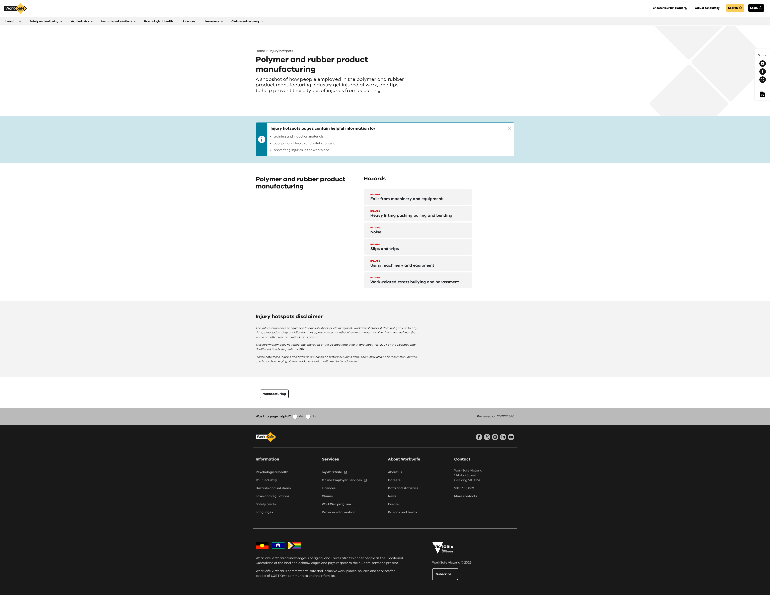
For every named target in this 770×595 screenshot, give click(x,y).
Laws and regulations (272, 496)
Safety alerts (266, 504)
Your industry (266, 480)
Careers (394, 480)
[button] (13, 21)
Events (393, 504)
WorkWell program (336, 504)
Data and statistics (403, 488)
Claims (327, 496)
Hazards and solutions (273, 488)
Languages (264, 512)
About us (395, 472)
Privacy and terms (402, 512)
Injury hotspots (281, 51)
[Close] (509, 128)
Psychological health (272, 472)
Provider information (338, 512)
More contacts (465, 496)
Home (260, 51)
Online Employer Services (342, 480)
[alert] (385, 139)
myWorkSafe (332, 472)
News (392, 496)
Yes (301, 416)
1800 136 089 (464, 488)
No (314, 416)
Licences (328, 488)
